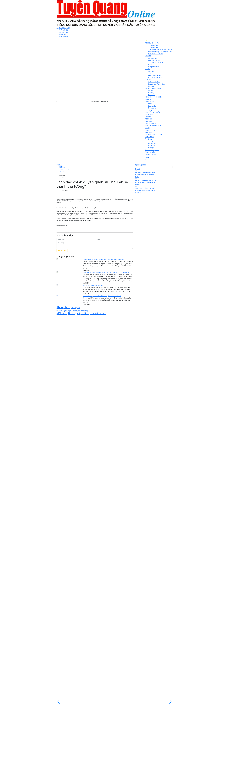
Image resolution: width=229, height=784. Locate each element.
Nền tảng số (63, 36)
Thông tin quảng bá (68, 307)
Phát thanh (65, 32)
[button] (158, 157)
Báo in (63, 34)
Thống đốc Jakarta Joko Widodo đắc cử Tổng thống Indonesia (103, 259)
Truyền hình (65, 30)
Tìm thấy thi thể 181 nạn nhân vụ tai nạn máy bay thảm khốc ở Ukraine (145, 190)
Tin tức (61, 171)
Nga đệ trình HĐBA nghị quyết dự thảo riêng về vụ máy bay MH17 (145, 175)
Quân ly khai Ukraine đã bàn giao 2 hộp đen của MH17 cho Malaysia (106, 272)
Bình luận (62, 167)
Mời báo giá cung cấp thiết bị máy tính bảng (82, 313)
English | (60, 28)
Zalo (63, 177)
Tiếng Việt (66, 28)
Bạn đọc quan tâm (140, 165)
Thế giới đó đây (64, 169)
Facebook (62, 175)
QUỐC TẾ (59, 165)
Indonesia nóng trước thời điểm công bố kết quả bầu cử (102, 296)
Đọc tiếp (137, 169)
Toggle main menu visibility (100, 101)
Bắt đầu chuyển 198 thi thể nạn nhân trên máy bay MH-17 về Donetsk (145, 182)
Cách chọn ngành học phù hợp (93, 285)
